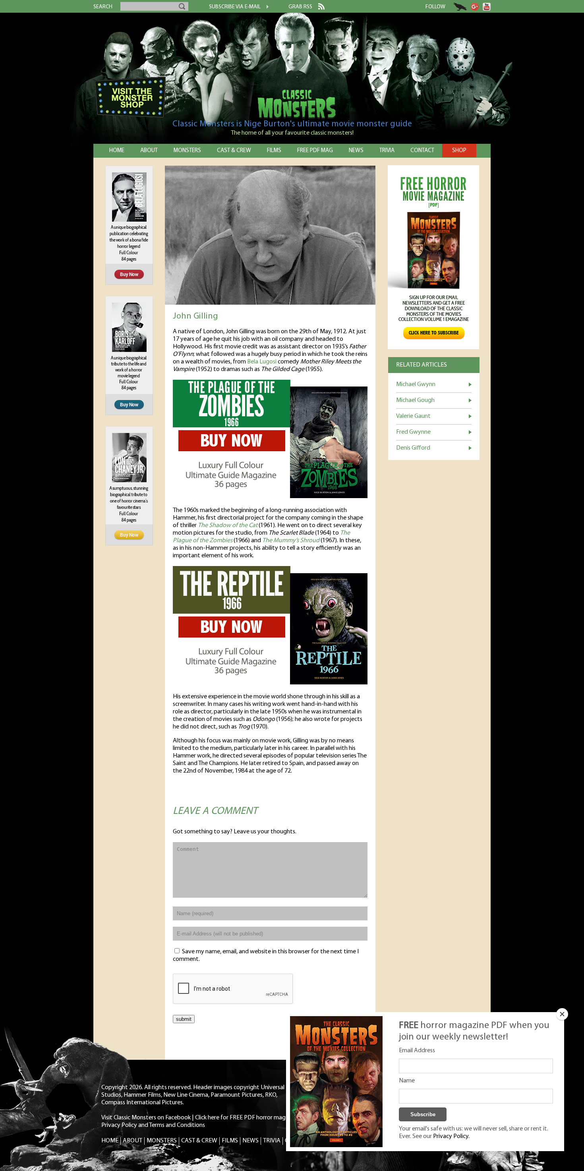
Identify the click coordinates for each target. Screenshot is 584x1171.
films (274, 151)
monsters (187, 151)
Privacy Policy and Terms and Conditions (153, 1125)
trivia (386, 151)
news (356, 151)
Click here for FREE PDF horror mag (240, 1118)
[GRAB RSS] (318, 8)
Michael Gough (415, 400)
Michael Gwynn (415, 384)
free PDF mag (315, 151)
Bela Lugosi (262, 362)
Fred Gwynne (413, 432)
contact (422, 151)
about (149, 151)
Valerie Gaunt (413, 416)
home (116, 151)
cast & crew (234, 151)
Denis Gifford (413, 448)
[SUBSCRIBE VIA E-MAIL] (265, 7)
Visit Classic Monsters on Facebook (146, 1118)
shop (459, 151)
